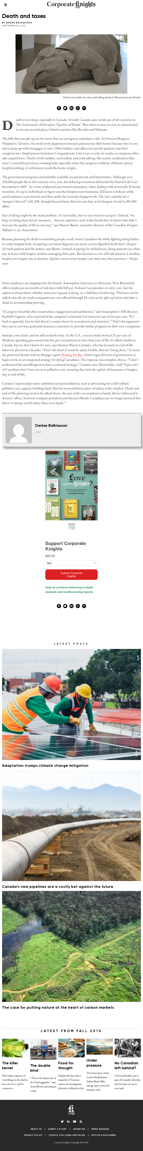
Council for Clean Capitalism (67, 1135)
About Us (36, 1129)
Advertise (79, 1129)
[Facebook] (59, 108)
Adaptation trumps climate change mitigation (45, 766)
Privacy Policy (33, 1135)
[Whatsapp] (78, 108)
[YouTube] (74, 1121)
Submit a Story (57, 1129)
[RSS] (81, 1121)
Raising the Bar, (72, 354)
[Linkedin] (71, 108)
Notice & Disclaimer (104, 1135)
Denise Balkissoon (19, 23)
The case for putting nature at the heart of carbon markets (58, 1008)
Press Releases (100, 1129)
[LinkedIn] (68, 1121)
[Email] (84, 108)
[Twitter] (65, 108)
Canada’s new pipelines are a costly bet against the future (57, 887)
